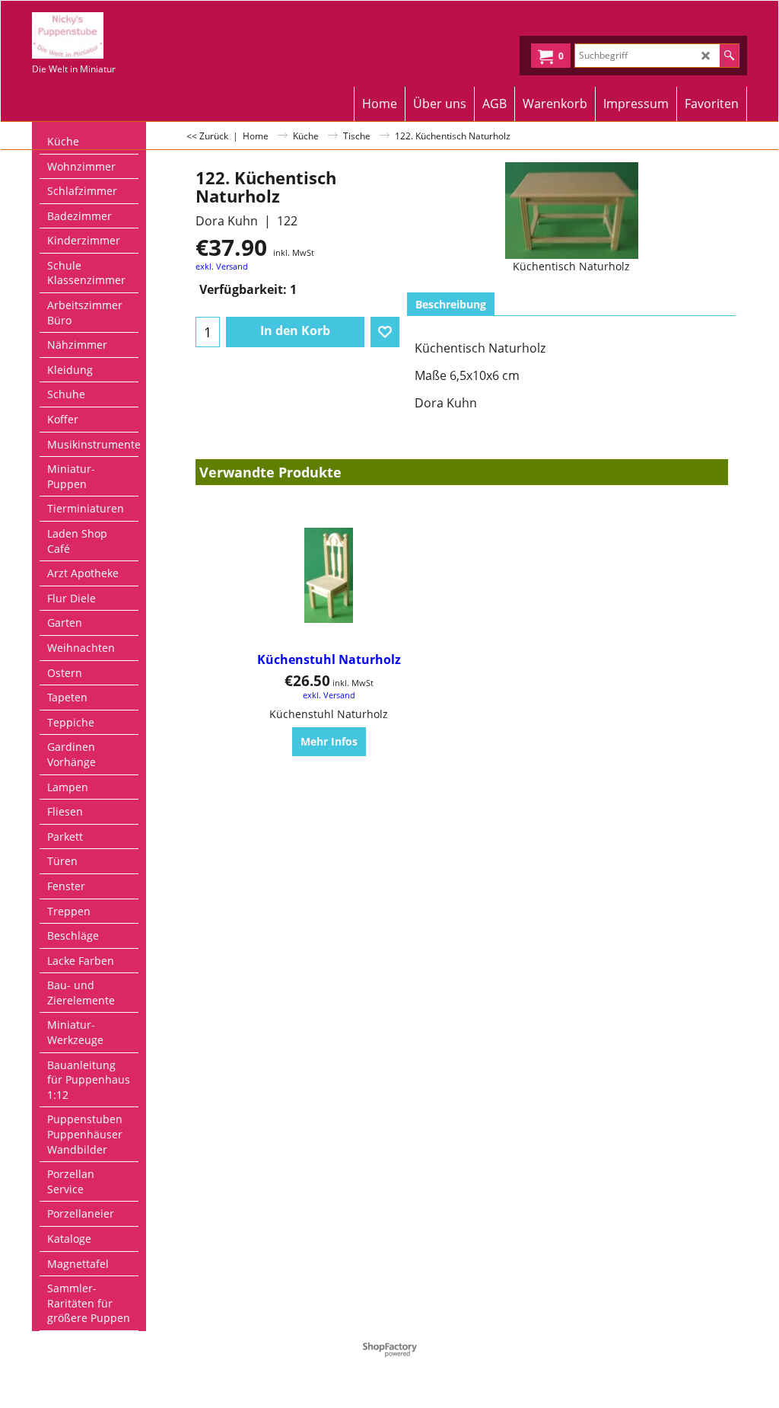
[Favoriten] (384, 332)
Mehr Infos (329, 741)
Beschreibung (450, 304)
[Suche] (729, 55)
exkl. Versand (222, 266)
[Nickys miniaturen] (121, 35)
